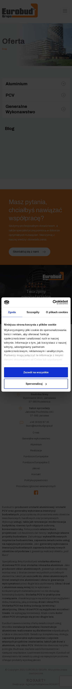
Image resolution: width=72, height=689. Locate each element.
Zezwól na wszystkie (36, 372)
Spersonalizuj (34, 383)
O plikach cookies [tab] (57, 311)
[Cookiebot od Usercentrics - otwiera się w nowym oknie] (52, 302)
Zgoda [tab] (12, 311)
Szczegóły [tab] (33, 311)
